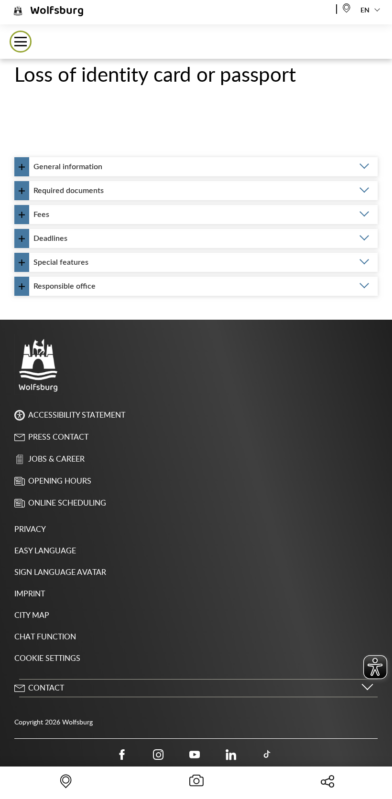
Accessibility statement (76, 415)
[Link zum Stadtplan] (346, 7)
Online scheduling (67, 503)
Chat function (45, 637)
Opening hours (59, 481)
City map (31, 615)
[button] (21, 42)
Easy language (45, 551)
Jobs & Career (56, 459)
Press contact (58, 437)
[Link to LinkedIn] (231, 754)
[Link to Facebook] (122, 754)
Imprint (29, 594)
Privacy (30, 529)
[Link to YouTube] (194, 754)
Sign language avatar (60, 572)
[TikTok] (267, 754)
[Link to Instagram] (158, 754)
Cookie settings (47, 658)
